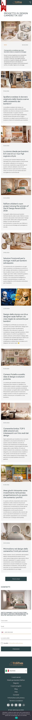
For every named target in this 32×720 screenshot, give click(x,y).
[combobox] (2, 632)
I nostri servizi (16, 677)
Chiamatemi (16, 649)
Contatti (16, 695)
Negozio (16, 683)
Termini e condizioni (16, 701)
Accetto (13, 643)
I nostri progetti (16, 686)
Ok (16, 717)
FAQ (16, 692)
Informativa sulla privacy (16, 643)
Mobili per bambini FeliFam (16, 680)
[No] (30, 715)
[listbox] (16, 670)
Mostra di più (16, 579)
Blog (16, 689)
